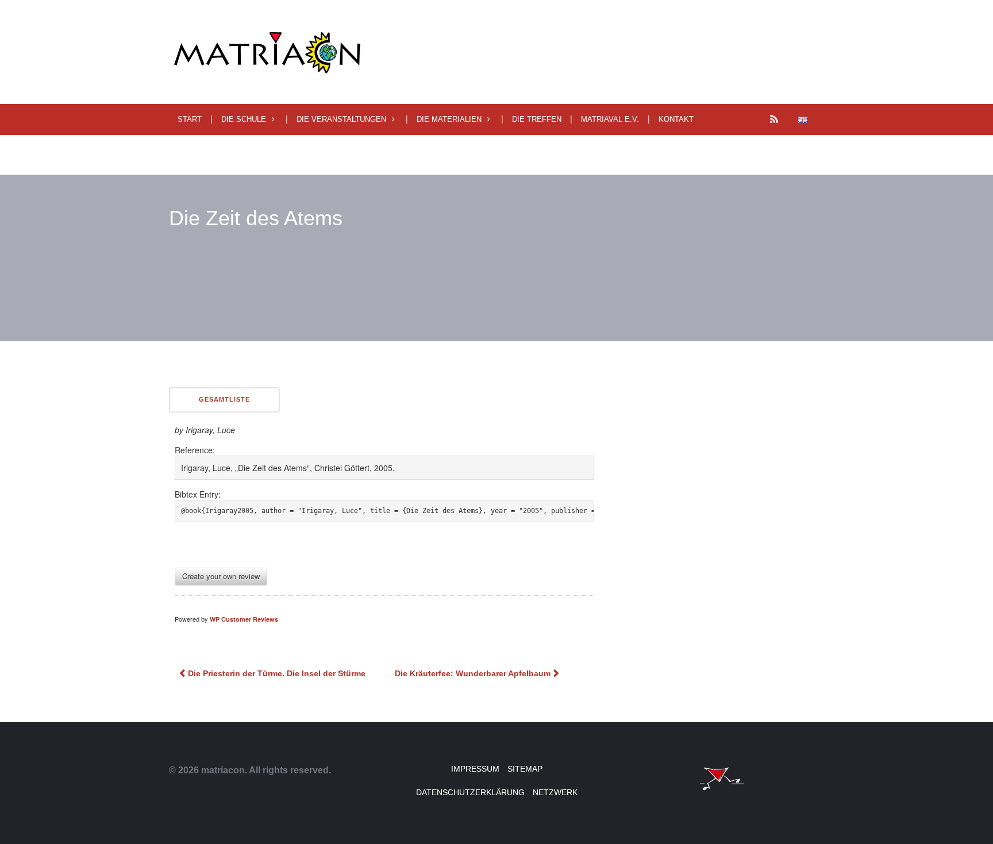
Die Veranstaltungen (341, 119)
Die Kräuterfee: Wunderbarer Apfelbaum (473, 673)
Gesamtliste (224, 399)
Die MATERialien (449, 119)
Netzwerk (555, 792)
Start (190, 119)
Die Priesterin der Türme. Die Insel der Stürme (276, 673)
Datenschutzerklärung (470, 792)
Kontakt (676, 119)
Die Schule (243, 119)
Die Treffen (536, 119)
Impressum (475, 768)
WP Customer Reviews (244, 619)
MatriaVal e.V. (610, 119)
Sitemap (524, 768)
